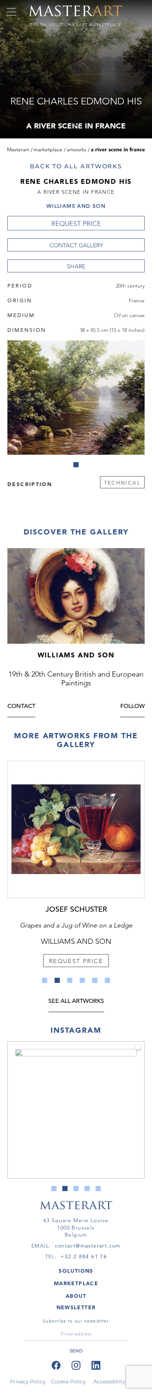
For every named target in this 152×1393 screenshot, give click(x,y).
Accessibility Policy (117, 1381)
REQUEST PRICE (76, 224)
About (76, 1296)
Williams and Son (76, 206)
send (76, 1351)
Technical (122, 482)
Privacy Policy (27, 1381)
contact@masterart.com (88, 1245)
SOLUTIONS (76, 1271)
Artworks (76, 149)
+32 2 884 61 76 (84, 1256)
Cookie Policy (68, 1381)
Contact (21, 707)
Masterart (18, 149)
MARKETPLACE (76, 1283)
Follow (132, 707)
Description (29, 484)
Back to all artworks (76, 166)
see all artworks (76, 1001)
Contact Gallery (76, 245)
